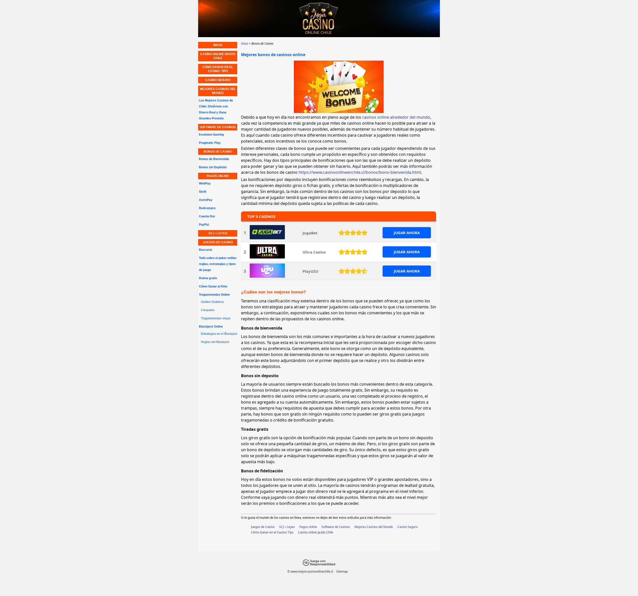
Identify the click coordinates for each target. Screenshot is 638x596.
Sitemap (342, 571)
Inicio (217, 45)
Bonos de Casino (218, 151)
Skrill (202, 191)
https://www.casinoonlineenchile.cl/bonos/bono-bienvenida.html (360, 172)
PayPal (204, 224)
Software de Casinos (335, 527)
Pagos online (308, 527)
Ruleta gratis (208, 278)
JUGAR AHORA (407, 232)
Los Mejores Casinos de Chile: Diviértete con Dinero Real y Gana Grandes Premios (216, 109)
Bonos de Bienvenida (214, 159)
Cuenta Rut (207, 216)
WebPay (205, 183)
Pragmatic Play (210, 143)
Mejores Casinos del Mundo (373, 527)
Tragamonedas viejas (215, 318)
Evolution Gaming (211, 134)
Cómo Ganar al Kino (213, 286)
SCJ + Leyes (287, 527)
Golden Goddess (212, 302)
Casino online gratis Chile (315, 532)
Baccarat (205, 250)
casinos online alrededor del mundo (396, 117)
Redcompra (207, 208)
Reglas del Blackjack (215, 342)
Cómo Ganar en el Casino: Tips (272, 532)
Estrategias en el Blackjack (219, 334)
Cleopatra (207, 310)
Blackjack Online (211, 326)
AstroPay (205, 200)
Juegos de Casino (263, 527)
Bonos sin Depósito (213, 167)
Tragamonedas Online (214, 294)
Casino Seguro (408, 527)
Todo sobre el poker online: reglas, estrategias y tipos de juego (218, 264)
